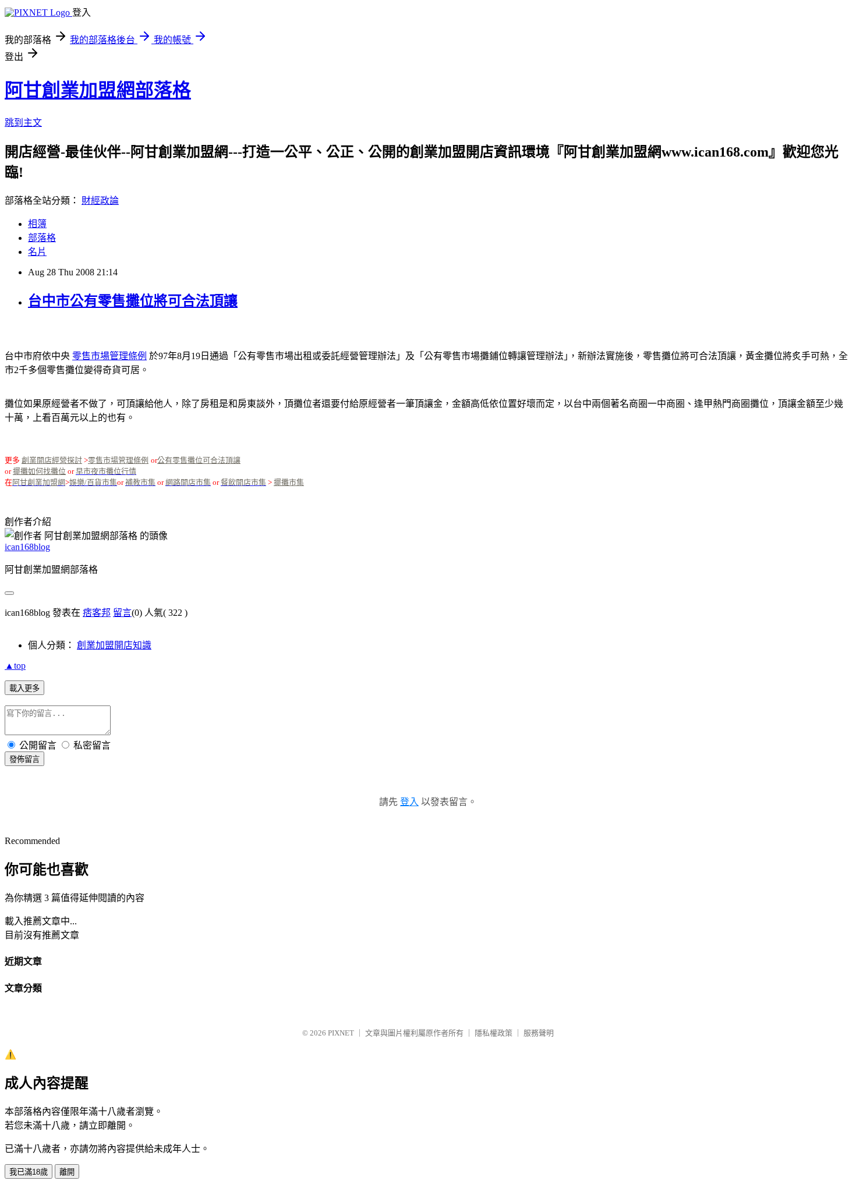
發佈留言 (24, 759)
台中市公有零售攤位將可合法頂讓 (133, 300)
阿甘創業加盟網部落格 (98, 90)
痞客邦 (97, 613)
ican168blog (27, 547)
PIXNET (341, 1033)
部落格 (42, 238)
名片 (37, 252)
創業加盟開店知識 (114, 645)
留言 (122, 613)
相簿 (37, 224)
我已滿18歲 (28, 1172)
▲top (15, 666)
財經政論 (100, 200)
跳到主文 (23, 122)
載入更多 (24, 688)
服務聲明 (538, 1033)
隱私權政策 (493, 1033)
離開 (67, 1172)
